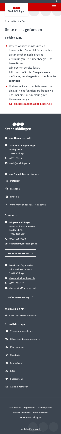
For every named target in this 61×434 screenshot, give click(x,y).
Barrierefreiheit (40, 412)
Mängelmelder (17, 346)
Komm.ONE (35, 429)
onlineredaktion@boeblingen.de (33, 103)
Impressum (29, 407)
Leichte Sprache (44, 407)
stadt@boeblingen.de (19, 163)
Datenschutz (15, 407)
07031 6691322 (16, 283)
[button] (54, 6)
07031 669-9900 (17, 238)
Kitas (12, 370)
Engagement (16, 378)
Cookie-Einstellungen (30, 417)
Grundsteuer (16, 362)
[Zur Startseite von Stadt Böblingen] (16, 9)
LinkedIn (14, 196)
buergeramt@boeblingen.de (23, 243)
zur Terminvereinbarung (18, 253)
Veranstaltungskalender (21, 331)
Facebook (15, 188)
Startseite (10, 21)
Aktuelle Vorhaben (19, 386)
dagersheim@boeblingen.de (23, 288)
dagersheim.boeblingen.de (22, 278)
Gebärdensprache (21, 412)
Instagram (15, 180)
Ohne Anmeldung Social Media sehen (28, 204)
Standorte (15, 354)
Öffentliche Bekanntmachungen (25, 339)
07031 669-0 (15, 158)
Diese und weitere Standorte (22, 315)
